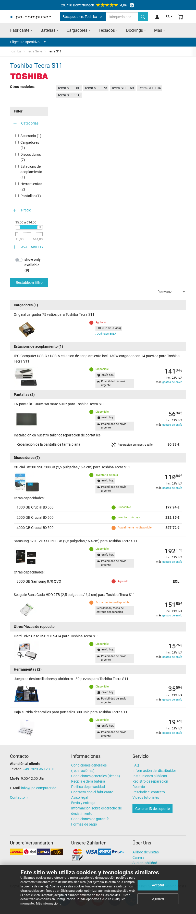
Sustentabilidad (144, 863)
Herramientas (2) (31, 186)
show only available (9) (32, 264)
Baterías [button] (48, 30)
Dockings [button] (134, 30)
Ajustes (158, 899)
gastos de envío (172, 382)
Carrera (138, 857)
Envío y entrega (83, 803)
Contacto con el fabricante (92, 792)
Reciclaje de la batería (88, 781)
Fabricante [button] (19, 30)
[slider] (17, 227)
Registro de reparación (150, 781)
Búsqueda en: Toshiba (80, 17)
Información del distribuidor (154, 771)
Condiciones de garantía (90, 819)
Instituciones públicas (149, 776)
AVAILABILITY (32, 247)
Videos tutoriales (145, 797)
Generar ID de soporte (152, 809)
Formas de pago (84, 824)
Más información (47, 903)
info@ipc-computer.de (38, 788)
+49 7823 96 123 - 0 (38, 769)
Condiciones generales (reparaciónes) (89, 768)
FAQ (135, 765)
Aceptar (158, 885)
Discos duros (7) (30, 157)
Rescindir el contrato (148, 792)
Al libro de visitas (145, 852)
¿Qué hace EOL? (105, 333)
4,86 (94, 5)
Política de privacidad (88, 787)
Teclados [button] (107, 30)
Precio (26, 210)
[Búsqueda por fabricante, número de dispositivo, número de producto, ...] (143, 16)
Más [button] (158, 30)
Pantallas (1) (30, 196)
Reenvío (138, 787)
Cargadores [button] (77, 30)
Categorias (30, 123)
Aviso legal (79, 797)
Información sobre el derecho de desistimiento (96, 811)
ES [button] (167, 17)
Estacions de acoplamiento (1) (31, 171)
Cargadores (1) (29, 145)
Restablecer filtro (29, 282)
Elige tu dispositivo (25, 42)
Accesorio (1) (30, 136)
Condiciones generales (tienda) (95, 776)
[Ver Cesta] (180, 16)
